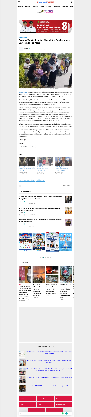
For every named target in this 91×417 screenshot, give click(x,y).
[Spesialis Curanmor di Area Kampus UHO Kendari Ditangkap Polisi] (45, 161)
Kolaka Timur (23, 37)
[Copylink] (66, 413)
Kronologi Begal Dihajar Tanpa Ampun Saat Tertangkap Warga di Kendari (27, 168)
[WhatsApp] (63, 413)
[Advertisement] (45, 325)
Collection (24, 262)
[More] (63, 203)
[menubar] (19, 2)
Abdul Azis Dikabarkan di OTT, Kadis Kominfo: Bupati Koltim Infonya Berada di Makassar (40, 221)
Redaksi (26, 48)
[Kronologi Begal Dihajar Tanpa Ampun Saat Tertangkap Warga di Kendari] (27, 161)
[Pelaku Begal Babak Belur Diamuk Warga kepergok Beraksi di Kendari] (63, 161)
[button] (40, 257)
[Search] (68, 2)
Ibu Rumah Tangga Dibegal (27, 180)
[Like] (21, 413)
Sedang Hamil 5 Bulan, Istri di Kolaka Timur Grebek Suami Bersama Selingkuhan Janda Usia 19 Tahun (40, 198)
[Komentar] (26, 413)
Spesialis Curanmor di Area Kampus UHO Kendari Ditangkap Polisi (44, 168)
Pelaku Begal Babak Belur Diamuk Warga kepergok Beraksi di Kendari (61, 168)
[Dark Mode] (72, 2)
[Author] (21, 49)
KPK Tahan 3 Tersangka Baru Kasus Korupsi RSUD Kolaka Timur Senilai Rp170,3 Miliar (39, 209)
